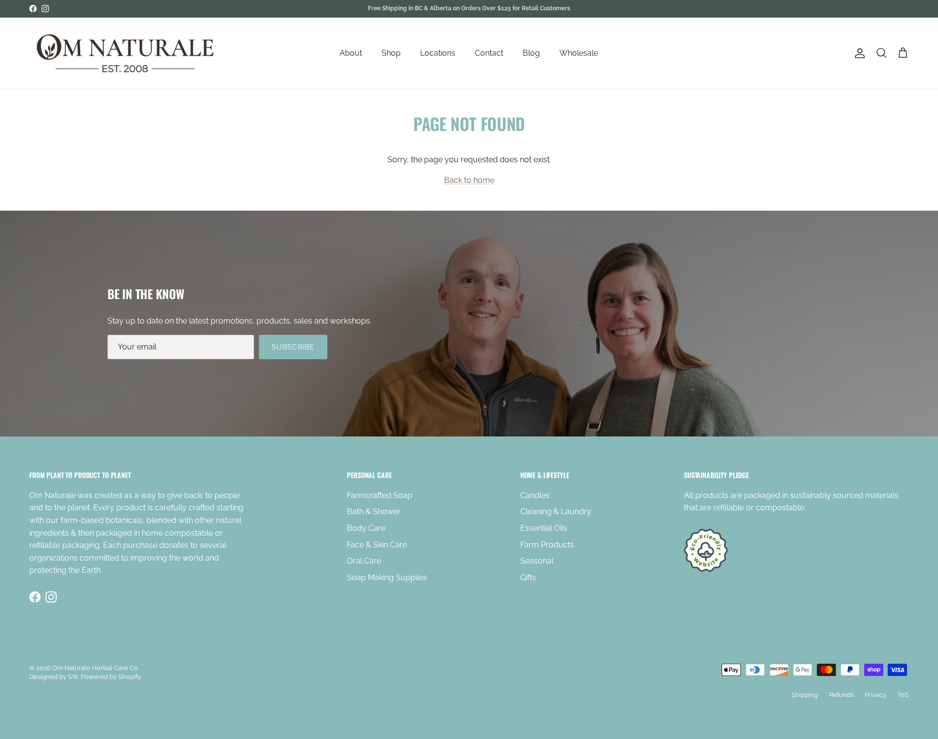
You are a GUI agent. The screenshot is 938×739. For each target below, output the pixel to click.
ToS (903, 694)
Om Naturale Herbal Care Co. (95, 668)
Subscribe (293, 347)
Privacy (875, 694)
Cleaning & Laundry (555, 511)
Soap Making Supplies (387, 577)
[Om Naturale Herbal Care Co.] (127, 53)
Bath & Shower (374, 511)
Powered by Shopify (110, 676)
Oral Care (364, 560)
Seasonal (537, 560)
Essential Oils (543, 528)
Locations (437, 53)
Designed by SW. (54, 676)
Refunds (841, 694)
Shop (391, 53)
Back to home (469, 180)
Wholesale (578, 53)
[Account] (858, 53)
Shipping (804, 694)
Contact (489, 53)
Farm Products (547, 544)
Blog (531, 53)
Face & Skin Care (377, 544)
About (351, 53)
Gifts (528, 577)
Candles (535, 495)
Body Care (366, 528)
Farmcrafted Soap (379, 495)
